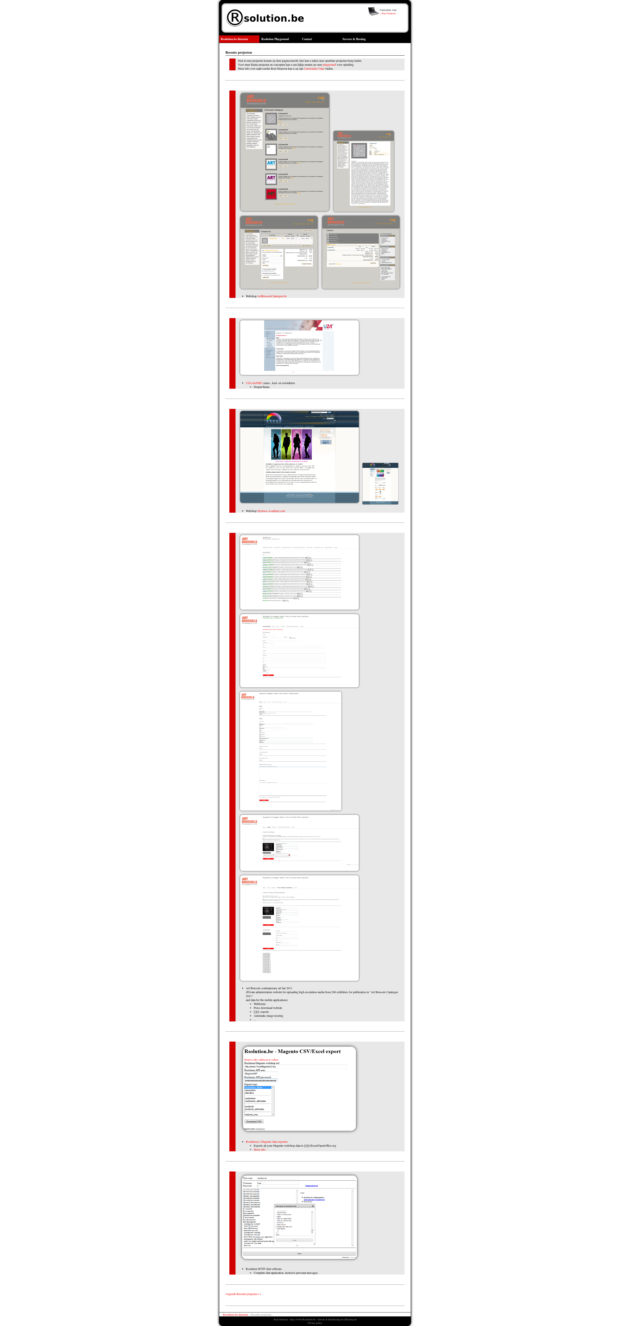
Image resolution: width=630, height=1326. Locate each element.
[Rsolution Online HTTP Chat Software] (299, 1262)
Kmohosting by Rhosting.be (342, 1319)
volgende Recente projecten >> (243, 1294)
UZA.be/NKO (254, 383)
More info (260, 1149)
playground (329, 64)
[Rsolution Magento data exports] (299, 1135)
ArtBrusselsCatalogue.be (271, 296)
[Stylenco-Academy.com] (299, 504)
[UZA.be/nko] (299, 376)
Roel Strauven (281, 1319)
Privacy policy (315, 1323)
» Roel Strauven (388, 13)
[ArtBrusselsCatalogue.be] (285, 212)
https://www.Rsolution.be (302, 1319)
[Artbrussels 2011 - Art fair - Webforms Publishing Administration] (299, 611)
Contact (307, 39)
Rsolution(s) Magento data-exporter (266, 1141)
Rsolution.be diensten (234, 39)
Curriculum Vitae (314, 68)
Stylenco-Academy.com (271, 511)
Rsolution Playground (275, 39)
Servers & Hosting (354, 39)
